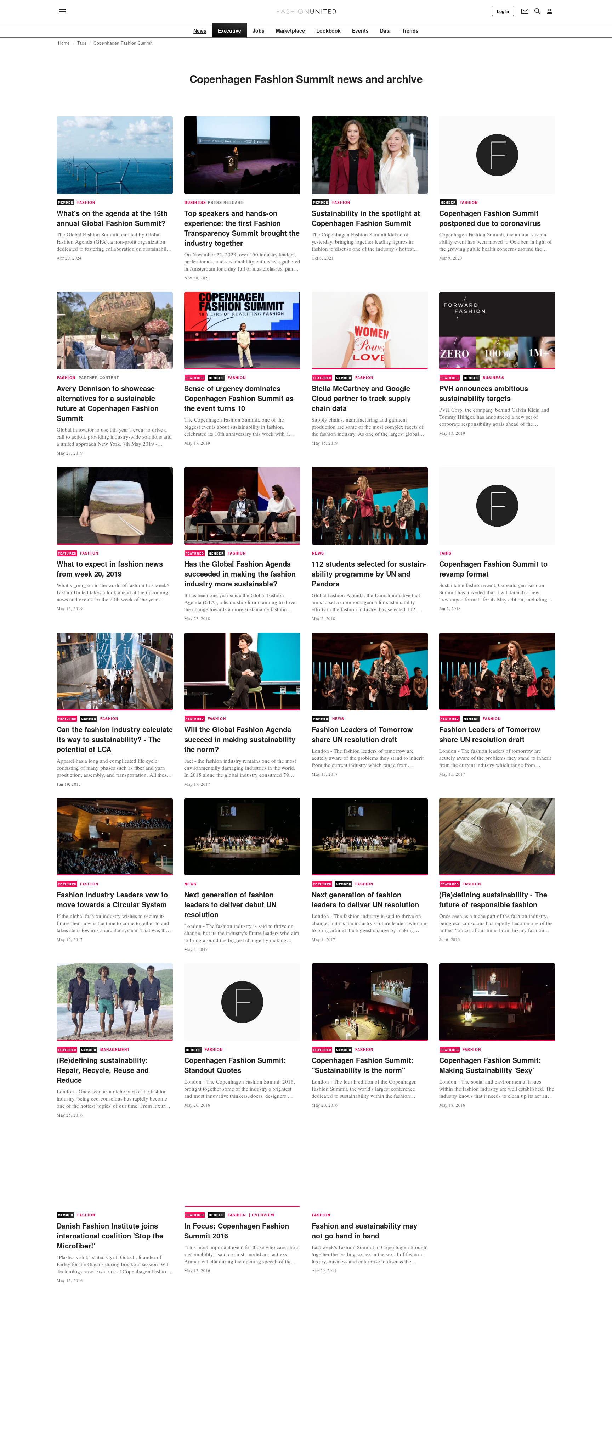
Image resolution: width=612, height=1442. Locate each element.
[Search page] (537, 11)
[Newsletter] (524, 11)
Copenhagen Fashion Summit (123, 42)
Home (64, 42)
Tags (82, 42)
